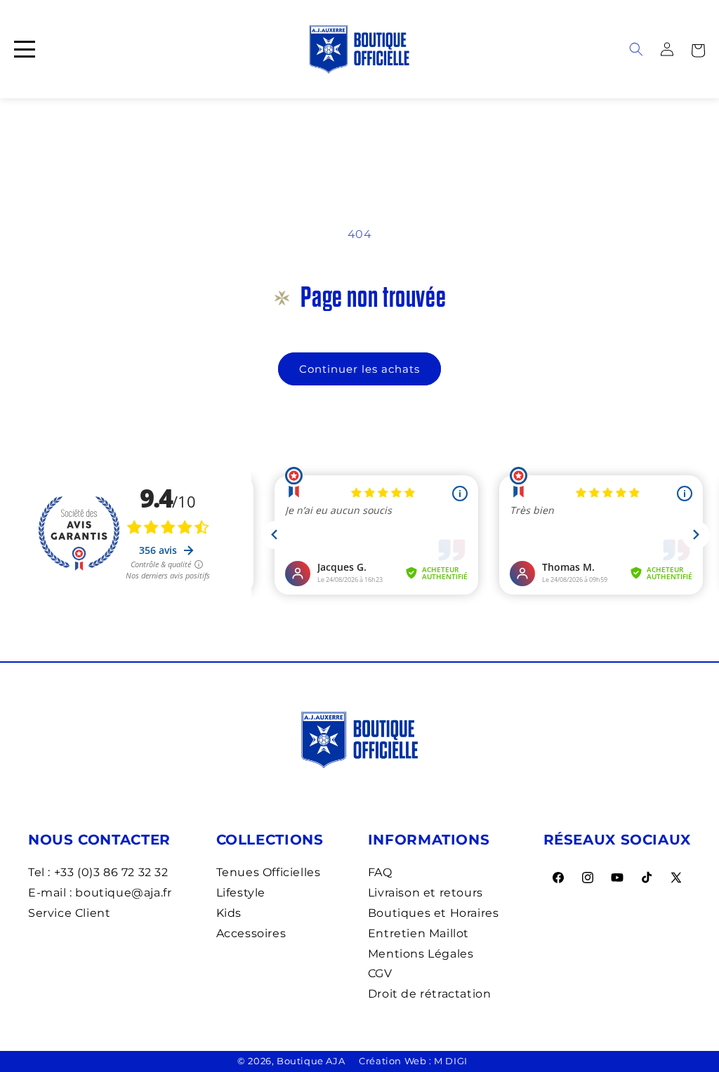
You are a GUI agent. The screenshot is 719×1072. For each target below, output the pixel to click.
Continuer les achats (359, 369)
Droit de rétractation (430, 993)
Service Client (69, 913)
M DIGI (451, 1060)
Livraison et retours (425, 892)
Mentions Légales (421, 953)
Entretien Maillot (418, 933)
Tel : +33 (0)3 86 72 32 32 (98, 872)
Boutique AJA (311, 1060)
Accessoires (251, 933)
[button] (697, 49)
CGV (380, 973)
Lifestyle (240, 892)
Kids (229, 913)
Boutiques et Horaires (433, 913)
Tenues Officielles (268, 872)
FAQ (380, 872)
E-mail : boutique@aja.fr (99, 892)
